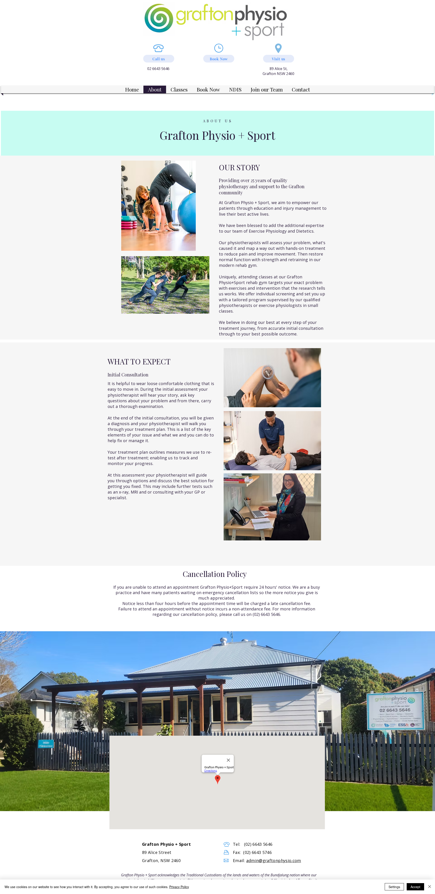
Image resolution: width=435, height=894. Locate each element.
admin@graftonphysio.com (273, 860)
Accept (415, 886)
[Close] (429, 886)
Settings (394, 886)
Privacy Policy (179, 886)
